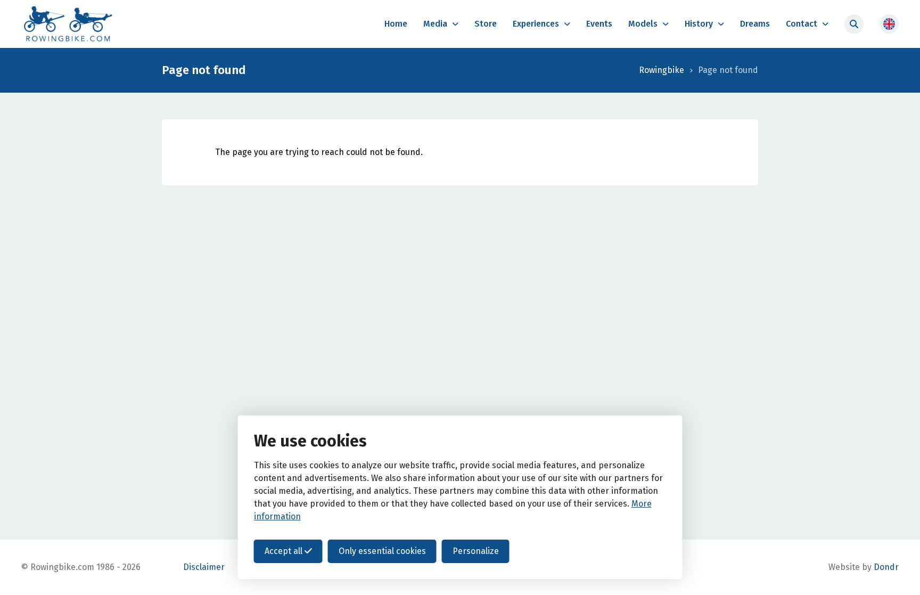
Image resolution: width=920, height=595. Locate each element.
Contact (801, 24)
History (699, 24)
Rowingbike (661, 70)
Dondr (886, 567)
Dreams (755, 24)
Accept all (285, 551)
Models (643, 24)
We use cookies (310, 441)
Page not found (728, 70)
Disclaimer (204, 567)
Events (599, 24)
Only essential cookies (382, 551)
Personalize (476, 551)
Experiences (536, 24)
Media (435, 24)
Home (395, 24)
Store (485, 24)
